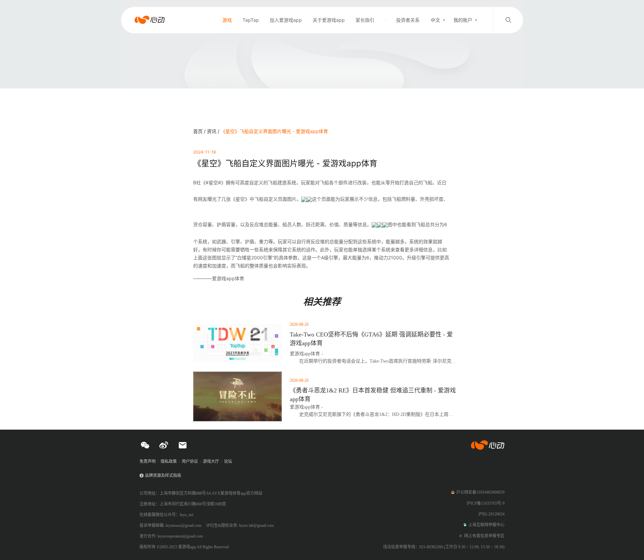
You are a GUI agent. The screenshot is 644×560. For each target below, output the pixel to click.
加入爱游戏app (286, 20)
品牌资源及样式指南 (163, 475)
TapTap (251, 20)
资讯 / (214, 131)
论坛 (228, 461)
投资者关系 (408, 20)
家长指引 (365, 20)
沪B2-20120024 (491, 514)
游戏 (227, 20)
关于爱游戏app (329, 20)
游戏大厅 (211, 461)
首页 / (200, 131)
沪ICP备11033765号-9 (485, 503)
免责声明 (148, 461)
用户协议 (190, 461)
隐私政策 (169, 461)
